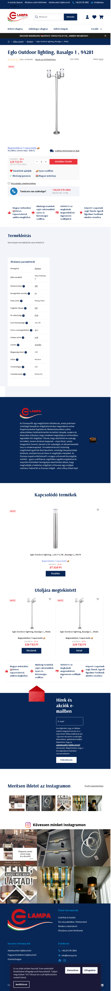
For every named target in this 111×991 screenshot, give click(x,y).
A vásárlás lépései (15, 2)
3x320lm (38, 344)
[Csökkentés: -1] (37, 161)
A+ (36, 293)
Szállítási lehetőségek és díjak (67, 151)
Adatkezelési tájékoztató (59, 2)
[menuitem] (17, 29)
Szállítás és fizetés (67, 917)
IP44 (36, 315)
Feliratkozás (66, 759)
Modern (38, 268)
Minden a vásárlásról (67, 926)
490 (36, 286)
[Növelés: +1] (46, 161)
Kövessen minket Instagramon (59, 825)
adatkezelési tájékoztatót (68, 745)
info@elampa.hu (101, 2)
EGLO (101, 59)
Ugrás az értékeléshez (45, 59)
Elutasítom (72, 970)
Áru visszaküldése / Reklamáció (72, 921)
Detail (79, 650)
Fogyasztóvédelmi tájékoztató (22, 954)
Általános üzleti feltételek (36, 2)
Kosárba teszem (63, 161)
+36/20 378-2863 (82, 2)
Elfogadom (90, 970)
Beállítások (21, 984)
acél (36, 337)
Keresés (70, 17)
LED (36, 308)
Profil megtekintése (94, 786)
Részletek (31, 650)
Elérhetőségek (14, 959)
